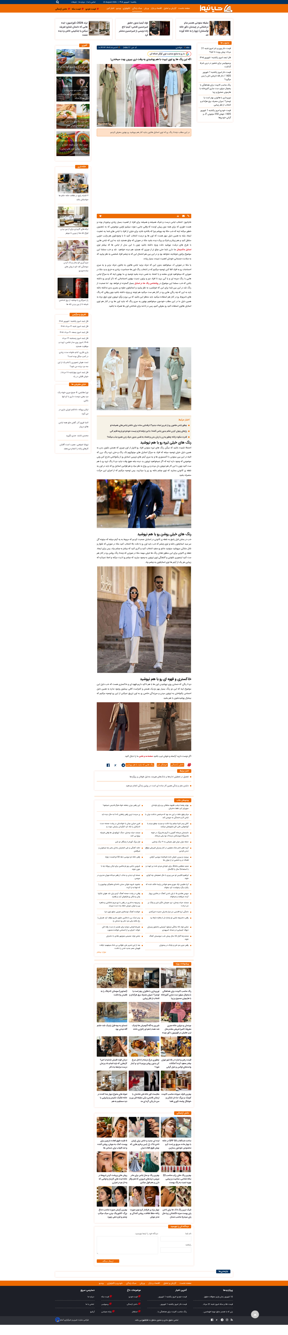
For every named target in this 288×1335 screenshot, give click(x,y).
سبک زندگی (137, 8)
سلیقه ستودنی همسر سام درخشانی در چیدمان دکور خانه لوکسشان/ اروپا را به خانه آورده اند (193, 29)
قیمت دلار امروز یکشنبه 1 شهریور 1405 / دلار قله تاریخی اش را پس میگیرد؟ (216, 76)
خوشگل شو (162, 765)
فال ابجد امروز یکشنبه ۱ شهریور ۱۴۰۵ (73, 321)
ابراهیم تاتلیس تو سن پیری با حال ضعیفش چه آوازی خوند (167, 877)
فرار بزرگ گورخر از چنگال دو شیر (127, 842)
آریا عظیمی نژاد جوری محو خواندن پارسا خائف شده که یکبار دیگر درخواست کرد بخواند (167, 886)
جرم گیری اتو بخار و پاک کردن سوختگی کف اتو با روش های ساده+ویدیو (76, 266)
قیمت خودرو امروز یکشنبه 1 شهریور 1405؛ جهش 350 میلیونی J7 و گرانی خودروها (215, 114)
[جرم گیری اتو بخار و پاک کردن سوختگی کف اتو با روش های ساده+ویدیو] (73, 250)
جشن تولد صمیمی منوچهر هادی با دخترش (123, 936)
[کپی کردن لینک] (187, 216)
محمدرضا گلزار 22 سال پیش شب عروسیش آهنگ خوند (169, 938)
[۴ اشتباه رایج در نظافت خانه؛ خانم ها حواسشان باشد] (73, 183)
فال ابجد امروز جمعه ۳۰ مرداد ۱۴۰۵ (74, 332)
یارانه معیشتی (106, 1311)
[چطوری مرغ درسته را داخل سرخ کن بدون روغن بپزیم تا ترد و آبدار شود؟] (144, 1046)
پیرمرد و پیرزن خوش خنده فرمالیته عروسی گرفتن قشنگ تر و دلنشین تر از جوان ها (169, 858)
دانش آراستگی (177, 765)
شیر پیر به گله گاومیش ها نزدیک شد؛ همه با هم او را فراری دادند (145, 1027)
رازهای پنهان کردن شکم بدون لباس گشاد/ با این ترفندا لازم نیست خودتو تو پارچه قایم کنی (148, 431)
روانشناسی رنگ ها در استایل (146, 283)
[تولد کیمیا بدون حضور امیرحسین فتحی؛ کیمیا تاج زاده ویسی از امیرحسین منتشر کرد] (159, 28)
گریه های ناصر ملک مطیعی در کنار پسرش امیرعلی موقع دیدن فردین (167, 849)
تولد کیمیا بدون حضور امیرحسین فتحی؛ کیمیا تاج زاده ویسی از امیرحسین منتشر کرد (133, 29)
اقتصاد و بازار (156, 8)
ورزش (146, 8)
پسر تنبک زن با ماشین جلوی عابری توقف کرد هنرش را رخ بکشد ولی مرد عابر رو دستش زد (119, 919)
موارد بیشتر (101, 952)
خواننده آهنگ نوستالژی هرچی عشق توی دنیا (122, 911)
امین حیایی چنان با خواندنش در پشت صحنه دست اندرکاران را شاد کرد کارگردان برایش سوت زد (120, 825)
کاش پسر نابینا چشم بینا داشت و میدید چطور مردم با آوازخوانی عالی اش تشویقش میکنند (168, 825)
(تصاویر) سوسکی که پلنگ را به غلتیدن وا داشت (114, 993)
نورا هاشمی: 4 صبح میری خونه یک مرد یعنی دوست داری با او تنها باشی (73, 397)
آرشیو (92, 1311)
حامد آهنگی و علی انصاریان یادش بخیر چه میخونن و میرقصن (119, 849)
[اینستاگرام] (226, 1320)
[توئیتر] (115, 766)
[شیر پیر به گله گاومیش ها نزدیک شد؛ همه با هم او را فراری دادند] (144, 1012)
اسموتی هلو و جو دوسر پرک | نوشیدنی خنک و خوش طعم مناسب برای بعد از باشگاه (74, 94)
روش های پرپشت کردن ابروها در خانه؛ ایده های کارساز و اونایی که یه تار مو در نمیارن (113, 1179)
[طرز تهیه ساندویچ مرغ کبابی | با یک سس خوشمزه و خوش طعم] (73, 116)
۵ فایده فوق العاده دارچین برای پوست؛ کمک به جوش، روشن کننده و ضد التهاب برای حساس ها (112, 1144)
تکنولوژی (126, 8)
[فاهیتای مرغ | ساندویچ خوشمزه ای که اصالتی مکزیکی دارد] (73, 61)
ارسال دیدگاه (108, 1261)
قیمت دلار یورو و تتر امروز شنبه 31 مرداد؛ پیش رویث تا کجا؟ (216, 50)
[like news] (100, 216)
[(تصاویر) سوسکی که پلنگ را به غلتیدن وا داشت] (112, 978)
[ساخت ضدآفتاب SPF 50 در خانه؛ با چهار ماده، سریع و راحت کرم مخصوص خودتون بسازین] (176, 1127)
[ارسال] (183, 216)
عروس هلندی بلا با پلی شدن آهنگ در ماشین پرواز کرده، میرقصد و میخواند (169, 895)
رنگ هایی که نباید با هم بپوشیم (140, 765)
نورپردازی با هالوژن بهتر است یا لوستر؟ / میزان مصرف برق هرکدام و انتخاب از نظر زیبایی (144, 995)
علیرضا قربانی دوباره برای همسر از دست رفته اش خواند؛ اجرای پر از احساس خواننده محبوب (121, 928)
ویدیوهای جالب (183, 800)
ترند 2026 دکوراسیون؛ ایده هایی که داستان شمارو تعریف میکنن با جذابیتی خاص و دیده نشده (73, 29)
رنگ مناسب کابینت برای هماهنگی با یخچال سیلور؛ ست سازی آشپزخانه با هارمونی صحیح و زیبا (176, 995)
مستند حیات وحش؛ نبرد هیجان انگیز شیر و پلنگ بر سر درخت (168, 904)
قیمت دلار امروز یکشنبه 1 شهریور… (173, 1304)
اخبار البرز (110, 8)
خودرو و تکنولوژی (115, 1283)
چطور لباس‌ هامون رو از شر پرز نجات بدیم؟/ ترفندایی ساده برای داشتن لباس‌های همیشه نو (148, 425)
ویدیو (118, 8)
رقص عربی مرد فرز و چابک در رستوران (174, 945)
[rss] (231, 1320)
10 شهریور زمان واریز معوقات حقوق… (218, 1296)
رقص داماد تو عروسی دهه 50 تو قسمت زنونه (122, 857)
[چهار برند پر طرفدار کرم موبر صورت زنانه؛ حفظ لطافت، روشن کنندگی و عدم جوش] (144, 1196)
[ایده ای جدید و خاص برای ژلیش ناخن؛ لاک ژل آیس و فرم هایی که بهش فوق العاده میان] (144, 1127)
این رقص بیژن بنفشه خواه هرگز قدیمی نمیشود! (121, 805)
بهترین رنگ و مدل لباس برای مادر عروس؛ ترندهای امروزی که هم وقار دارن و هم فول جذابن (144, 1179)
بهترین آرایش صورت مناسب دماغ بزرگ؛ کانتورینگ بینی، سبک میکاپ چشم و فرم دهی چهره (112, 1213)
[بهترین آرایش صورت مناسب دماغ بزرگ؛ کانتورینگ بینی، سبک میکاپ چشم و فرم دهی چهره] (112, 1196)
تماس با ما (91, 2)
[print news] (178, 216)
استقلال (135, 1311)
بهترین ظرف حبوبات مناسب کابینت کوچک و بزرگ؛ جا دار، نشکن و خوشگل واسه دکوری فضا (176, 1097)
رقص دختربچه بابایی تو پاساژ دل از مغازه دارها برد (169, 917)
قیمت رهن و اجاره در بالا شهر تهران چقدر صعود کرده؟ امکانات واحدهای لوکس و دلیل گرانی (176, 1063)
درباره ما (82, 2)
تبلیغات (74, 2)
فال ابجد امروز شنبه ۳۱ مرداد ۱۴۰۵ (74, 326)
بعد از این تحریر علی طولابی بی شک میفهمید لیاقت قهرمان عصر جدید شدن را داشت (119, 947)
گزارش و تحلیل (170, 8)
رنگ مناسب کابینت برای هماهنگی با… (171, 1311)
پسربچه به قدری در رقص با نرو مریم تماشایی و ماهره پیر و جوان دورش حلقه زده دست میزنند (119, 904)
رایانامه (188, 1245)
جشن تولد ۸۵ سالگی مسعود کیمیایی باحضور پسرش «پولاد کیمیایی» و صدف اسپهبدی (168, 928)
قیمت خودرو (133, 1296)
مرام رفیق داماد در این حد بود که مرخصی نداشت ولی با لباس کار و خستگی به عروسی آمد (167, 816)
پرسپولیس (105, 1304)
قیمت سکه (105, 1296)
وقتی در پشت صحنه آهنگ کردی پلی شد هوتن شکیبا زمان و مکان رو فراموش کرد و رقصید (119, 895)
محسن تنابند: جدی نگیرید (77, 436)
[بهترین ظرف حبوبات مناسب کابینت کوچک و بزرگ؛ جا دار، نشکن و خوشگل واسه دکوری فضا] (176, 1081)
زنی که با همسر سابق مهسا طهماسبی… (217, 1311)
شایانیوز (145, 1320)
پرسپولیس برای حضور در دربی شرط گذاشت (215, 65)
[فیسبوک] (108, 766)
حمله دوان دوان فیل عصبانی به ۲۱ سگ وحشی (170, 842)
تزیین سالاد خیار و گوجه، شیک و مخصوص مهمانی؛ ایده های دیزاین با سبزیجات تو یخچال (74, 149)
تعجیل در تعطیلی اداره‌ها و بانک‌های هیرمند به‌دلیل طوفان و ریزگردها (159, 777)
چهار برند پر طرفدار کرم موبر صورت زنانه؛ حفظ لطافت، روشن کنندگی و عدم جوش (144, 1213)
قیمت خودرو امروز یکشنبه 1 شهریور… (172, 1296)
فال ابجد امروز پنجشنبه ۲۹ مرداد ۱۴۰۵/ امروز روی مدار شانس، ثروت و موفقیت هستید (73, 342)
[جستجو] (57, 2)
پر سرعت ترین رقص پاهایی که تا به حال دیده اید (121, 814)
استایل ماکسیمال (184, 249)
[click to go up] (255, 1314)
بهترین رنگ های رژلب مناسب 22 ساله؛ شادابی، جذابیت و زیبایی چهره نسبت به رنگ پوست (177, 1179)
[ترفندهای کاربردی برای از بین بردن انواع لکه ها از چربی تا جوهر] (73, 217)
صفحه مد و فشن (146, 756)
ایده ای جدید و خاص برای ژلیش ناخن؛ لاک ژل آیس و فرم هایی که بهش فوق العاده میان (144, 1144)
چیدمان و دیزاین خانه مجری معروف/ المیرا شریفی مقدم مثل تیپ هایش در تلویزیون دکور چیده (176, 1029)
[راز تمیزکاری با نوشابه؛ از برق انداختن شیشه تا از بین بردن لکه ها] (73, 288)
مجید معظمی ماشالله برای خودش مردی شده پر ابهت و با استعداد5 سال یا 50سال (167, 868)
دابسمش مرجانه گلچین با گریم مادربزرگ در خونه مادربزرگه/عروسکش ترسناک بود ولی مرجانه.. (170, 834)
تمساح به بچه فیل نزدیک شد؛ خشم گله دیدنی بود (112, 1027)
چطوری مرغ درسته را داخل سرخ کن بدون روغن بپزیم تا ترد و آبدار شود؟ (145, 1063)
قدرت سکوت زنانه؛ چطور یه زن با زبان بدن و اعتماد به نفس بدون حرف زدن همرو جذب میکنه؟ (147, 437)
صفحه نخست (184, 8)
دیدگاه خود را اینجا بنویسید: (146, 1234)
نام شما (188, 1234)
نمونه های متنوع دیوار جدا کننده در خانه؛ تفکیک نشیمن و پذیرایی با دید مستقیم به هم (112, 1097)
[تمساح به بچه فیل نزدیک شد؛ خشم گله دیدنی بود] (112, 1012)
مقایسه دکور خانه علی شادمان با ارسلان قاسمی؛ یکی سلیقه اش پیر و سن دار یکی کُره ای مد (144, 1097)
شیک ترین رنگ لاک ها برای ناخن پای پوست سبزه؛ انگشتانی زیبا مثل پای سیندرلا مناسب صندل (176, 1213)
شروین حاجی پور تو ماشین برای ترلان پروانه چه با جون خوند (120, 868)
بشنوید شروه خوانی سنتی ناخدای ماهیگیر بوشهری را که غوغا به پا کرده (119, 886)
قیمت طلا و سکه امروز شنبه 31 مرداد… (217, 1304)
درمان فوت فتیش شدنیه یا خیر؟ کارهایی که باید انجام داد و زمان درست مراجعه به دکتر (113, 1063)
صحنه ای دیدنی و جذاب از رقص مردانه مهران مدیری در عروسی (118, 877)
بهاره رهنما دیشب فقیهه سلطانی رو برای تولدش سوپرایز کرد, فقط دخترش (170, 807)
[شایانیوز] (216, 8)
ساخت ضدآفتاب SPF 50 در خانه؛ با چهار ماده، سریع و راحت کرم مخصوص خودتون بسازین (176, 1144)
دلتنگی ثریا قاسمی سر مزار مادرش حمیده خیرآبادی (169, 911)
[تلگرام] (123, 766)
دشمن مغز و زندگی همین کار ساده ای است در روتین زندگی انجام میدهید (157, 786)
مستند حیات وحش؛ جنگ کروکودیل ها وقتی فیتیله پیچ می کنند (120, 834)
